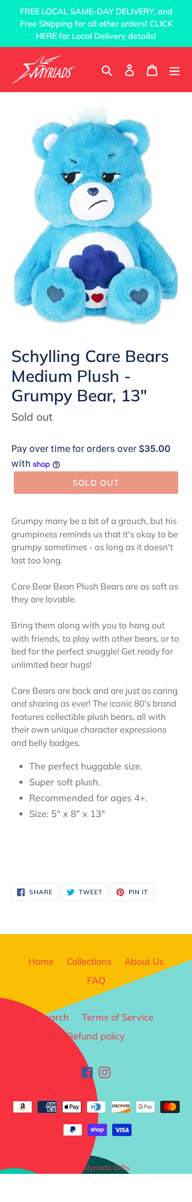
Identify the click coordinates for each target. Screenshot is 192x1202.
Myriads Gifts (106, 1167)
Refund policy (96, 1036)
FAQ (96, 980)
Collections (89, 961)
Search (54, 1017)
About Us (144, 961)
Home (41, 961)
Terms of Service (118, 1017)
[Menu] (174, 69)
